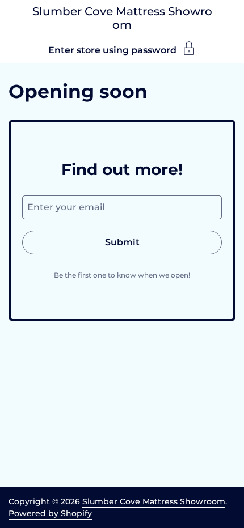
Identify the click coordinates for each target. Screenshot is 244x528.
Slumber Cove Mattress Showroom (122, 18)
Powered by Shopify (50, 513)
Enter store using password (112, 50)
